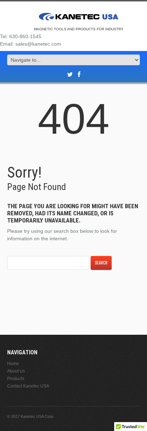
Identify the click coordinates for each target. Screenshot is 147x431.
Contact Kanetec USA (28, 386)
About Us (16, 371)
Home (13, 363)
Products (15, 378)
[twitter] (70, 74)
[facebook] (79, 74)
